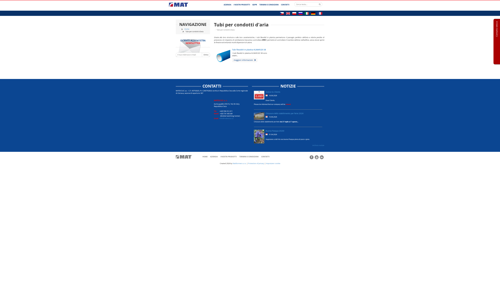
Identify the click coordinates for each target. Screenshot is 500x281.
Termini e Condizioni (249, 156)
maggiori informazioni (244, 60)
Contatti (265, 156)
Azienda (214, 156)
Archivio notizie (318, 145)
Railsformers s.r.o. (239, 163)
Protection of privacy (256, 163)
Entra (206, 54)
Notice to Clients (273, 92)
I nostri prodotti (228, 156)
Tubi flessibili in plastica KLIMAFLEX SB (249, 49)
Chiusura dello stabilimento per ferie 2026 (285, 113)
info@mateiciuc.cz (226, 118)
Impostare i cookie (273, 163)
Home (186, 29)
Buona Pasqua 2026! (275, 130)
